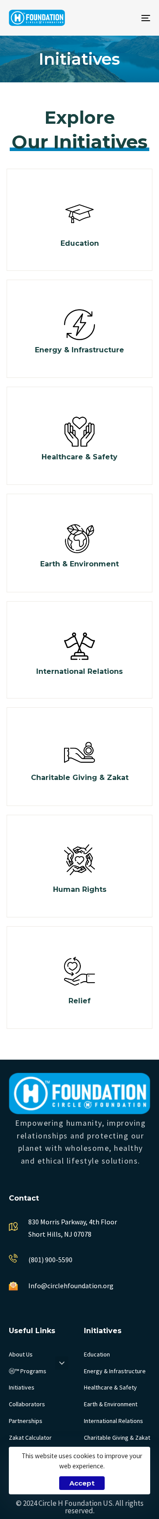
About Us (21, 1354)
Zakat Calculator (30, 1437)
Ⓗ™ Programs (27, 1371)
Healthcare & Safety (110, 1387)
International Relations (113, 1421)
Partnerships (25, 1421)
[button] (61, 1363)
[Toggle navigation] (126, 18)
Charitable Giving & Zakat (117, 1437)
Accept (82, 1483)
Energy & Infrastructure (115, 1371)
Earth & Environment (110, 1404)
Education (97, 1354)
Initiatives (21, 1387)
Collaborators (27, 1404)
